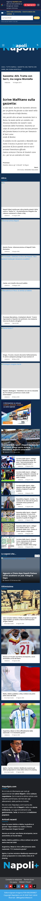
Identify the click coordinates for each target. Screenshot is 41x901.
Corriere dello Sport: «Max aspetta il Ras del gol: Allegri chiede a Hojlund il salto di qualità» (26, 488)
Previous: (16, 164)
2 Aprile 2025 (15, 323)
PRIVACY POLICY (25, 882)
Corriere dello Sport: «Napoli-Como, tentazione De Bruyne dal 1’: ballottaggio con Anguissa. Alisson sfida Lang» (26, 542)
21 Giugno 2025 (16, 215)
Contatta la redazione (14, 879)
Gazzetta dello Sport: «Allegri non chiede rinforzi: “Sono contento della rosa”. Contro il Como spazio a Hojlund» (26, 528)
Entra (36, 18)
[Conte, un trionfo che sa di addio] (20, 268)
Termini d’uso (29, 879)
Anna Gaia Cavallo (9, 623)
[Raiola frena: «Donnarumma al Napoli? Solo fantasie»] (20, 232)
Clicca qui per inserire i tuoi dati (9, 21)
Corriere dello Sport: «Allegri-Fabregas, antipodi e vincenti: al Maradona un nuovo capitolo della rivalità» (27, 474)
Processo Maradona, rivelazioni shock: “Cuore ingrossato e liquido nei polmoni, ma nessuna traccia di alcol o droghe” (20, 319)
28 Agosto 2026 (29, 493)
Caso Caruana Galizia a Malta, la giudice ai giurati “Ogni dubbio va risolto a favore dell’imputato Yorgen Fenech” (19, 619)
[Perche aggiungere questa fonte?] (38, 5)
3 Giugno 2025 (15, 251)
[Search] (37, 45)
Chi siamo (13, 882)
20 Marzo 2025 (15, 397)
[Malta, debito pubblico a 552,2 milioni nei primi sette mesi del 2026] (20, 678)
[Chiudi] (5, 5)
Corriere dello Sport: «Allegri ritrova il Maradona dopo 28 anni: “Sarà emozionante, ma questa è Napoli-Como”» (26, 461)
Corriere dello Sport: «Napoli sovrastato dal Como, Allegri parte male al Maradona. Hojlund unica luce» (20, 447)
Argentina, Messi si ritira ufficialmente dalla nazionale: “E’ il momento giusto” (18, 732)
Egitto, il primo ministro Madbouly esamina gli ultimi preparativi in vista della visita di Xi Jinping (20, 769)
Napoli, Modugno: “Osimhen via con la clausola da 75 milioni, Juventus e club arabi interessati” (20, 392)
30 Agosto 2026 (29, 466)
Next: (27, 168)
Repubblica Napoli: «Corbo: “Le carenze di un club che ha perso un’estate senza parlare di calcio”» (27, 501)
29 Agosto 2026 (29, 479)
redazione (7, 82)
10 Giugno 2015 (17, 82)
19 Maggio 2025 (16, 285)
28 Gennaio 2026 (16, 580)
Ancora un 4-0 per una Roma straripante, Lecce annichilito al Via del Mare (19, 657)
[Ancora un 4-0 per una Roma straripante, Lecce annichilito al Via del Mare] (20, 641)
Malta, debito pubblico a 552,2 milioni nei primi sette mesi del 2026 (19, 694)
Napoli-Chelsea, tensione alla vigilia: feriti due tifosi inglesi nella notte (19, 576)
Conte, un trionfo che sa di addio (15, 283)
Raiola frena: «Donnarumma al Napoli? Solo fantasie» (19, 248)
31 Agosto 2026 (16, 452)
